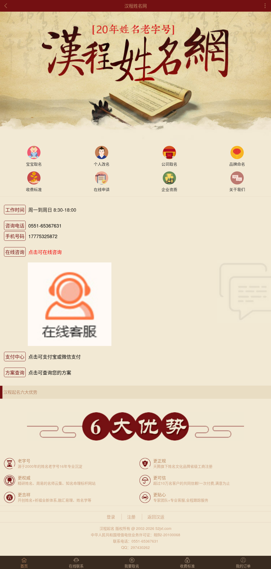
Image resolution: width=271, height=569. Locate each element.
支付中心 (14, 356)
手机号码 (14, 236)
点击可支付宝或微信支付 (54, 356)
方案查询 (14, 372)
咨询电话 (14, 225)
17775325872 (42, 236)
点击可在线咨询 (45, 251)
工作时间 (14, 209)
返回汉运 (155, 517)
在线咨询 (14, 251)
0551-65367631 (45, 225)
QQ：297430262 (135, 547)
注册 (131, 517)
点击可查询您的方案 (49, 372)
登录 (111, 517)
